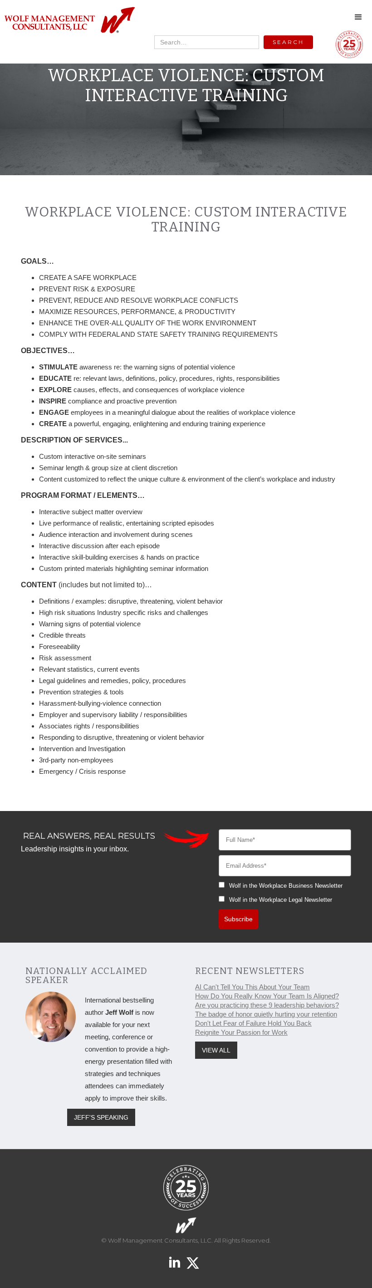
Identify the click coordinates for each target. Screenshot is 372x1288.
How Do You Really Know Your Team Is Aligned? (267, 996)
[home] (69, 21)
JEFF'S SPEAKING (101, 1117)
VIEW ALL (216, 1050)
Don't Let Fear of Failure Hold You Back (253, 1023)
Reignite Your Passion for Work (241, 1032)
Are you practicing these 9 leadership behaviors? (267, 1005)
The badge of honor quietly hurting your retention (266, 1014)
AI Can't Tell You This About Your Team (252, 987)
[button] (358, 17)
